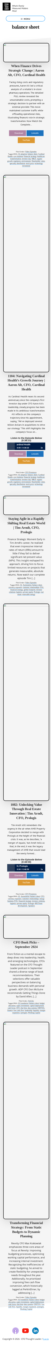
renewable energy (28, 594)
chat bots (23, 1008)
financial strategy (30, 156)
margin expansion (29, 1307)
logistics (19, 592)
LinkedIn (35, 133)
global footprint (29, 590)
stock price (30, 163)
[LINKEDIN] (35, 1330)
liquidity (36, 1010)
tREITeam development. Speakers (30, 904)
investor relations (38, 901)
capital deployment (37, 1006)
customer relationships (31, 587)
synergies (23, 1013)
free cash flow (18, 1010)
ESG (42, 587)
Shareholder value (38, 161)
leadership (28, 1010)
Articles (31, 1001)
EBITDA (41, 1008)
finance (10, 1010)
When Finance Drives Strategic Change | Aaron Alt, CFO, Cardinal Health (26, 70)
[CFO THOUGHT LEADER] (6, 8)
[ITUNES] (15, 1330)
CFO (42, 896)
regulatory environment (22, 161)
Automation (27, 585)
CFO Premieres (30, 472)
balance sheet (32, 154)
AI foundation (23, 1003)
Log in (46, 1339)
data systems (32, 1008)
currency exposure (15, 587)
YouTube (26, 140)
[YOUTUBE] (25, 1330)
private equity (28, 592)
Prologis (37, 592)
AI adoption (22, 154)
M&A (34, 159)
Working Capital (34, 1013)
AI (21, 585)
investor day (26, 159)
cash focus (11, 1008)
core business (18, 156)
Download (19, 133)
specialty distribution (17, 163)
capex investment (22, 1006)
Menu (27, 19)
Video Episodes (30, 152)
